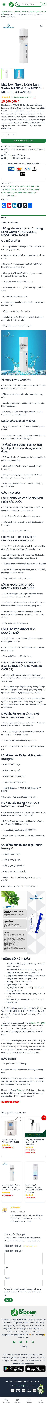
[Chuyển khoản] (34, 1391)
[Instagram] (20, 1342)
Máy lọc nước (14, 186)
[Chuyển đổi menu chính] (4, 4)
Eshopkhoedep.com (30, 1386)
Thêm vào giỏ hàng (23, 141)
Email (7, 1278)
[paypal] (23, 1391)
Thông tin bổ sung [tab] (9, 222)
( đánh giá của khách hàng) (23, 97)
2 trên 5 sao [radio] (27, 1246)
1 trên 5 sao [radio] (24, 1246)
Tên (6, 1268)
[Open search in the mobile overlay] (28, 4)
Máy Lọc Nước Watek (14, 192)
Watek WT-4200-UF (30, 192)
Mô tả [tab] (3, 218)
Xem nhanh (12, 1135)
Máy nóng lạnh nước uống (29, 186)
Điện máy (25, 11)
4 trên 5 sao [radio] (32, 1246)
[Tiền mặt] (29, 1391)
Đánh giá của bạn (13, 1246)
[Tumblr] (26, 1342)
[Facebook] (14, 1342)
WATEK (14, 195)
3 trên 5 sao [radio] (30, 1246)
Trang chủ (4, 11)
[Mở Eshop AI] (41, 1389)
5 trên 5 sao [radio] (35, 1246)
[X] (32, 1342)
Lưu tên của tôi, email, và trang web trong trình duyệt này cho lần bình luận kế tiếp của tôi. (22, 1292)
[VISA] (12, 1391)
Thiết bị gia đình (34, 11)
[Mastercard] (18, 1391)
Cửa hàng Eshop (14, 11)
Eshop (19, 1090)
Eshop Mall (19, 1386)
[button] (41, 26)
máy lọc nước (9, 189)
